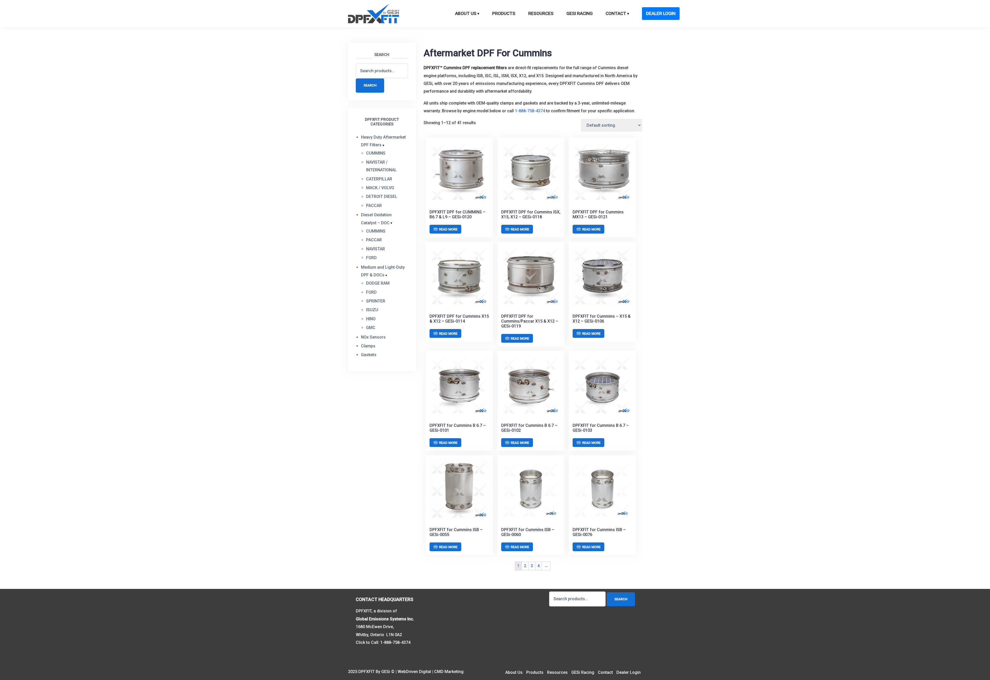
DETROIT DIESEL (381, 196)
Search (370, 85)
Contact (616, 13)
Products (503, 13)
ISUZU (372, 309)
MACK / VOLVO (380, 187)
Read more (448, 229)
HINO (371, 318)
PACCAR (374, 205)
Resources (541, 13)
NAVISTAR (375, 248)
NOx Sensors (373, 337)
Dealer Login (660, 13)
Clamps (368, 345)
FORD (371, 257)
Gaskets (368, 354)
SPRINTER (375, 301)
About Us (465, 13)
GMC (370, 327)
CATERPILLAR (379, 179)
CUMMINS (375, 153)
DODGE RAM (378, 283)
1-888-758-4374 (530, 110)
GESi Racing (579, 13)
